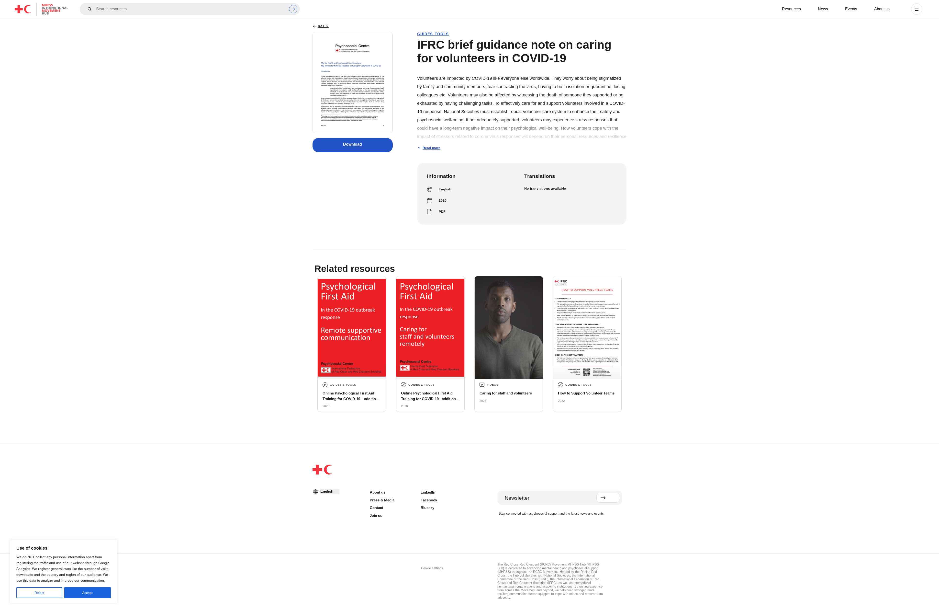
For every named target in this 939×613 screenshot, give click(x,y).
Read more (431, 148)
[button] (916, 9)
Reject (39, 593)
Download (352, 144)
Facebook (429, 500)
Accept (87, 593)
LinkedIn (428, 492)
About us (882, 9)
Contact (376, 508)
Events (851, 9)
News (823, 9)
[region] (63, 571)
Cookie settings (432, 568)
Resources (791, 9)
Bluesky (427, 508)
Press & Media (382, 500)
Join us (376, 515)
